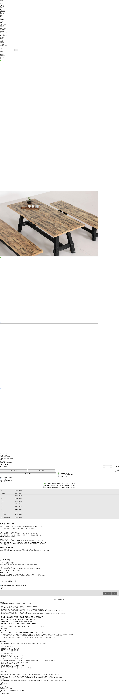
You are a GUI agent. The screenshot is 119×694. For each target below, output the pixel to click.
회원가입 (2, 5)
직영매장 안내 (3, 45)
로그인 (1, 3)
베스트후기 (3, 29)
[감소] (104, 467)
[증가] (111, 467)
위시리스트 (41, 470)
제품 (1, 15)
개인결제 (2, 44)
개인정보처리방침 (4, 693)
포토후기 (2, 26)
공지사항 (2, 34)
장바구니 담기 (13, 470)
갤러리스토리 (3, 32)
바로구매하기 (28, 473)
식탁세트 (2, 19)
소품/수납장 (3, 24)
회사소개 (2, 13)
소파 (1, 16)
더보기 (114, 593)
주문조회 (2, 8)
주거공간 (2, 37)
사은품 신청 (3, 28)
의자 (1, 22)
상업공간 (2, 38)
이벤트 (1, 41)
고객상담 (2, 42)
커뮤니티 (2, 25)
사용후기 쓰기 (107, 593)
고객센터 (2, 40)
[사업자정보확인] (38, 680)
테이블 (1, 21)
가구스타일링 (3, 35)
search (16, 50)
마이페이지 (3, 6)
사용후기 (2, 31)
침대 (1, 18)
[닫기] (0, 12)
